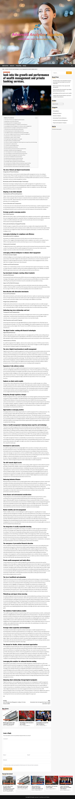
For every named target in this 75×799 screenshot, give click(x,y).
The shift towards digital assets (12, 145)
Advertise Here (5, 65)
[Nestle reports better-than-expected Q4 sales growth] (10, 716)
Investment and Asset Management (60, 120)
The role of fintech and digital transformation (14, 119)
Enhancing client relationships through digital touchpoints (17, 166)
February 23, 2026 (42, 725)
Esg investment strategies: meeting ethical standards (16, 127)
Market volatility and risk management (13, 150)
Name (4, 754)
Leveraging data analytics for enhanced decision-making (17, 164)
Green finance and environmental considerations (15, 148)
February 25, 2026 (9, 725)
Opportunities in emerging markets (12, 140)
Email (28, 754)
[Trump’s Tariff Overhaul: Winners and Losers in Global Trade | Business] (66, 780)
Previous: (14, 702)
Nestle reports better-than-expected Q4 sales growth (9, 723)
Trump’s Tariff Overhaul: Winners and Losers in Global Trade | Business (62, 96)
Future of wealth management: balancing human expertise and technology (21, 142)
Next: (40, 702)
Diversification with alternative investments (14, 129)
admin (5, 725)
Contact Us (12, 65)
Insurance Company (57, 115)
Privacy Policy (18, 65)
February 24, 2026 (26, 725)
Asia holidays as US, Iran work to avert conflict (26, 723)
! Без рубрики (56, 111)
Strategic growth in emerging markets (13, 122)
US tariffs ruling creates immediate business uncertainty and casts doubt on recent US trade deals (62, 82)
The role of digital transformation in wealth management (17, 134)
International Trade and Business (60, 118)
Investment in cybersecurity (11, 143)
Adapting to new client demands (12, 121)
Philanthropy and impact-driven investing (14, 158)
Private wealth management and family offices (15, 155)
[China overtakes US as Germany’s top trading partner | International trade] (37, 780)
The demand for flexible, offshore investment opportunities (18, 163)
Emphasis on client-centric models (12, 137)
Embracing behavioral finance (11, 147)
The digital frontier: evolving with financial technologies (17, 132)
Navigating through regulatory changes (13, 138)
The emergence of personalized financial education (16, 153)
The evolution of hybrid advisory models (13, 159)
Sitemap (24, 65)
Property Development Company (59, 122)
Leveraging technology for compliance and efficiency (16, 124)
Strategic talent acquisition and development (15, 161)
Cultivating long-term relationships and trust (14, 130)
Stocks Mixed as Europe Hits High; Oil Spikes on (42, 723)
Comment (5, 738)
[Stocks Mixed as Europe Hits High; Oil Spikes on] (43, 716)
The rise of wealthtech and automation (13, 156)
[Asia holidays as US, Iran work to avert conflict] (27, 716)
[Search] (72, 66)
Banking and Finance (7, 72)
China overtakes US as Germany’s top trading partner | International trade (62, 90)
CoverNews (41, 797)
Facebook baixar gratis (56, 129)
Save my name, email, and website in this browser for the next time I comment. (21, 765)
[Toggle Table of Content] (35, 118)
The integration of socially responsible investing (15, 151)
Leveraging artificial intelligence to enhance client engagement (18, 126)
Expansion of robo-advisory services (13, 135)
